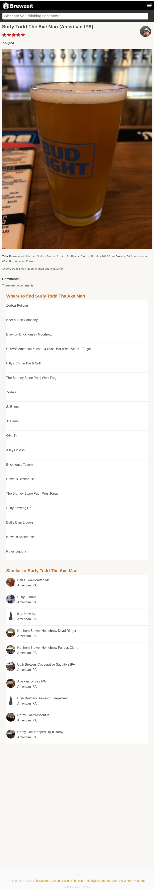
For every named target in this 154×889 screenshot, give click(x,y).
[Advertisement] (77, 772)
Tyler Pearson (11, 256)
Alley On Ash (15, 450)
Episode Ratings (72, 880)
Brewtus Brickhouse (128, 256)
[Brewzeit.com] (18, 8)
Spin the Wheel (122, 880)
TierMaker (42, 880)
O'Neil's (11, 435)
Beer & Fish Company (22, 320)
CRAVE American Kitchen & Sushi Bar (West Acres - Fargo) (48, 349)
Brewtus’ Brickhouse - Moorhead (29, 334)
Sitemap (140, 880)
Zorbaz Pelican (17, 305)
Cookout (55, 880)
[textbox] (75, 16)
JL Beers (12, 406)
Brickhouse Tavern (19, 464)
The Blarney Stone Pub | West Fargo (32, 378)
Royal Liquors (16, 551)
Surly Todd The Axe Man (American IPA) (47, 26)
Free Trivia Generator (97, 880)
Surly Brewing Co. (19, 508)
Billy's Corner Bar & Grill (23, 363)
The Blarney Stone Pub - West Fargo (32, 493)
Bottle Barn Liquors (19, 522)
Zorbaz (11, 392)
